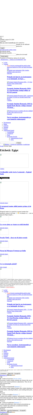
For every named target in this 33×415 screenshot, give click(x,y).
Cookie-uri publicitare (8, 402)
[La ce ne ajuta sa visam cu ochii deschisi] (4, 221)
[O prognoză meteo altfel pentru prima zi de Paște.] (14, 201)
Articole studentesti (15, 65)
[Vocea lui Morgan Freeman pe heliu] (4, 247)
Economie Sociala (12, 136)
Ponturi (6, 129)
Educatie (23, 65)
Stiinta (5, 124)
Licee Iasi (11, 67)
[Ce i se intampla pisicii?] (4, 260)
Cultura (2, 168)
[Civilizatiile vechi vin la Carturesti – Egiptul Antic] (14, 167)
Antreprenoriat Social (16, 138)
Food (8, 135)
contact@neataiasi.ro (10, 287)
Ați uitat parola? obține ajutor (8, 49)
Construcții (10, 133)
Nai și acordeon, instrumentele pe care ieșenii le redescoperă (19, 118)
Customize (3, 373)
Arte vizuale (3, 267)
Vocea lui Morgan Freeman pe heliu (13, 251)
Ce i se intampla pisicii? (8, 264)
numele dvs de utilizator (22, 44)
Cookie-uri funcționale (8, 386)
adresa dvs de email (21, 54)
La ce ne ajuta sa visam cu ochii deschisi (14, 224)
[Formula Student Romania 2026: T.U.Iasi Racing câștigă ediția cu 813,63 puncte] (20, 83)
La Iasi (5, 62)
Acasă (1, 146)
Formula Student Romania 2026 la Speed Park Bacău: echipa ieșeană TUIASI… (19, 105)
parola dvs (19, 46)
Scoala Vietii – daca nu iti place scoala (13, 238)
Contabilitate (10, 132)
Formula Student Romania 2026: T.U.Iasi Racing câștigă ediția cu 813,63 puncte (19, 90)
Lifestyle (6, 125)
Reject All (10, 373)
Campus (6, 64)
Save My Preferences (12, 410)
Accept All (17, 373)
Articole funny (4, 203)
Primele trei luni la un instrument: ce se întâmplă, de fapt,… (19, 78)
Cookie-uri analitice (7, 394)
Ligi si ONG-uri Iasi (20, 67)
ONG (12, 139)
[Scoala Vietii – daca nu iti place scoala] (4, 234)
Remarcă (17, 386)
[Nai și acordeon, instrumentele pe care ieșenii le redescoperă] (20, 112)
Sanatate (6, 127)
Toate (8, 65)
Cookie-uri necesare (7, 378)
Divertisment (7, 122)
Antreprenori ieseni (9, 130)
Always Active (17, 378)
